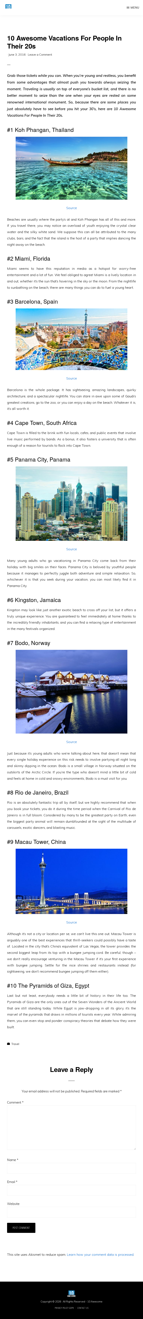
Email (12, 1182)
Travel (15, 1044)
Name (12, 1160)
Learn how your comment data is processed (100, 1254)
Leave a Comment (40, 54)
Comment (15, 1102)
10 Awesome (94, 1301)
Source (71, 208)
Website (13, 1204)
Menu (135, 7)
